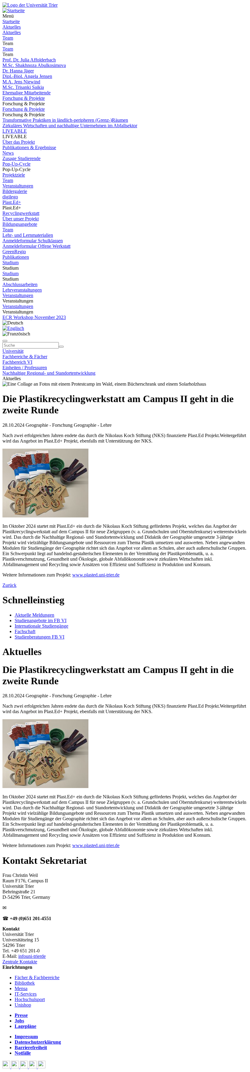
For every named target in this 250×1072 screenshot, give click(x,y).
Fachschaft (25, 631)
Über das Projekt (18, 142)
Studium (10, 262)
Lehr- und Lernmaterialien (27, 235)
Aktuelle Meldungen (34, 615)
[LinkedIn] (41, 1066)
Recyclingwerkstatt (20, 213)
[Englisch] (13, 328)
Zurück (9, 585)
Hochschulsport (30, 999)
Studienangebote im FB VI (40, 620)
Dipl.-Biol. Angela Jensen (27, 76)
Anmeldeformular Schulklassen (32, 240)
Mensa (21, 988)
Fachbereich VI (17, 362)
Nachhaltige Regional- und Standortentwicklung (48, 373)
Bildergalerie (14, 191)
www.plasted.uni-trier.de (96, 574)
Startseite (11, 21)
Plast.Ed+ (11, 202)
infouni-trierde (32, 956)
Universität (12, 351)
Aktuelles (11, 27)
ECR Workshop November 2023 (34, 317)
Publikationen (15, 257)
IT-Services (26, 994)
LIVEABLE (14, 131)
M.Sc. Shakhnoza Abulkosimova (34, 65)
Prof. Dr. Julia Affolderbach (29, 59)
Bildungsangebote (19, 224)
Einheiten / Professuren (24, 367)
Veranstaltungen (17, 185)
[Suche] (4, 341)
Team (7, 37)
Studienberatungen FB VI (39, 636)
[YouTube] (24, 1066)
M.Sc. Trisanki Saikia (23, 87)
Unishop (23, 1004)
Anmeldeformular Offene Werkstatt (36, 246)
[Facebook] (6, 1066)
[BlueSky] (15, 1066)
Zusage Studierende (21, 158)
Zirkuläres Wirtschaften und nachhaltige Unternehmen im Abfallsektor (69, 125)
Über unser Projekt (20, 218)
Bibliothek (25, 983)
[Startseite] (30, 5)
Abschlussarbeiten (20, 284)
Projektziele (13, 174)
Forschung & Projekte (23, 98)
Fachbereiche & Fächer (24, 356)
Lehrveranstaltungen (22, 290)
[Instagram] (33, 1066)
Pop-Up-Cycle (16, 163)
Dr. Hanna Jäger (18, 70)
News (8, 153)
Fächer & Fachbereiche (37, 977)
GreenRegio (14, 251)
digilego (10, 196)
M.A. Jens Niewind (21, 81)
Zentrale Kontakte (19, 961)
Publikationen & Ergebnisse (29, 147)
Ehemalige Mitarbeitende (26, 92)
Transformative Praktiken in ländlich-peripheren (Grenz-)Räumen (65, 120)
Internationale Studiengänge (41, 626)
